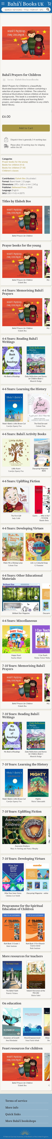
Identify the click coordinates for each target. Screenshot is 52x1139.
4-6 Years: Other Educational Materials (22, 577)
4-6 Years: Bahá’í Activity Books (24, 434)
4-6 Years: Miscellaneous (19, 620)
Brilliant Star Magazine (21, 613)
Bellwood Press (19, 187)
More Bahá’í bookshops (20, 1121)
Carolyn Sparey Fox (14, 426)
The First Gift (16, 515)
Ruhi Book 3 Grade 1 (12, 943)
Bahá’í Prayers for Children (22, 236)
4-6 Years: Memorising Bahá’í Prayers (22, 292)
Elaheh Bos (20, 178)
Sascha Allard (16, 658)
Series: (22, 79)
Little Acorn (16, 468)
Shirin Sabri (35, 995)
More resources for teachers (22, 956)
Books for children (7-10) (13, 167)
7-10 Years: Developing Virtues (23, 858)
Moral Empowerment (32, 1038)
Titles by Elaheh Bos (16, 201)
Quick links (13, 1114)
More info (11, 1107)
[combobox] (26, 9)
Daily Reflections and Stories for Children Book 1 (36, 377)
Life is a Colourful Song (39, 563)
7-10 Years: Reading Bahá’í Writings (20, 715)
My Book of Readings (12, 376)
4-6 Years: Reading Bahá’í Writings (20, 340)
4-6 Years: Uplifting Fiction (21, 481)
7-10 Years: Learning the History (25, 764)
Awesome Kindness (22, 846)
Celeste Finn (40, 426)
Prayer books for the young (15, 161)
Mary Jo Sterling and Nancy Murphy (24, 849)
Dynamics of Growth (11, 1038)
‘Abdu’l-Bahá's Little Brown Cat (14, 423)
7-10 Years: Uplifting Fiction (22, 811)
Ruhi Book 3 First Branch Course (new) (35, 944)
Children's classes (10, 170)
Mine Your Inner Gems (13, 893)
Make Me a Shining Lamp (13, 563)
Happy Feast (16, 655)
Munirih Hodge (36, 381)
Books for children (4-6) (13, 164)
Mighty (38, 799)
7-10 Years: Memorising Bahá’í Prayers (23, 667)
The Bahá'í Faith (12, 990)
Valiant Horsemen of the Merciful (36, 991)
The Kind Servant (40, 423)
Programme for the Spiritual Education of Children (22, 907)
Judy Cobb (16, 518)
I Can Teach (42, 655)
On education (11, 1003)
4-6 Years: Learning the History (24, 389)
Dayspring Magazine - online (37, 893)
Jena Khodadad (11, 1040)
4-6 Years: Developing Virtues (22, 528)
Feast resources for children (22, 1048)
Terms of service (16, 1101)
